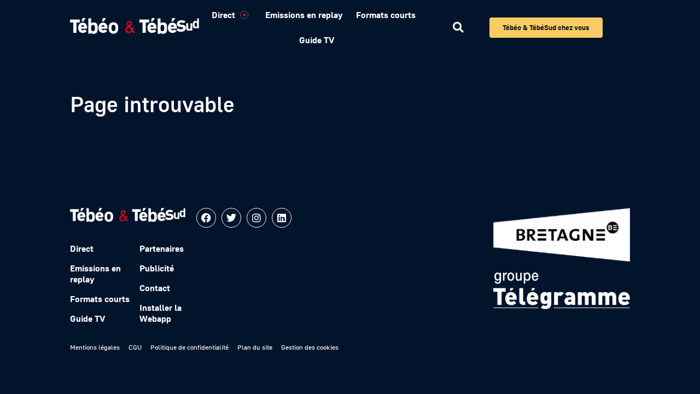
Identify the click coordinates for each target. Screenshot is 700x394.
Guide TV (316, 39)
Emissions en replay (303, 14)
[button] (458, 27)
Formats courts (386, 14)
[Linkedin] (281, 218)
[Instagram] (256, 218)
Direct (223, 14)
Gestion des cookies (310, 347)
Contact (154, 287)
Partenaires (161, 248)
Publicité (156, 268)
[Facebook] (206, 218)
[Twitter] (231, 218)
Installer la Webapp (160, 313)
